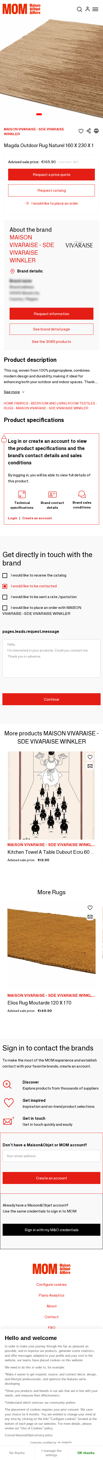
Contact (52, 1317)
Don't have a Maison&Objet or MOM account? (45, 1145)
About (51, 1306)
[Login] (87, 9)
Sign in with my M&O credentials (52, 1230)
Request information (51, 314)
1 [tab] (39, 114)
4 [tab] (59, 114)
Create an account (37, 518)
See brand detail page (51, 329)
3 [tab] (52, 114)
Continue (51, 699)
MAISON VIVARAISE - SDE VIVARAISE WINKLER (52, 408)
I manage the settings (51, 1453)
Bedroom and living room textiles (63, 403)
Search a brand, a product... (79, 8)
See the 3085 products (51, 341)
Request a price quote (51, 174)
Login (12, 518)
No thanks (17, 1453)
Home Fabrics (16, 403)
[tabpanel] (51, 69)
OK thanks (86, 1453)
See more (12, 392)
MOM (21, 8)
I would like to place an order (54, 203)
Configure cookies (51, 1284)
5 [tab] (65, 114)
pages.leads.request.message (30, 631)
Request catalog (51, 190)
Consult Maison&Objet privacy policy (28, 1435)
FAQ (51, 1327)
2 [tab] (46, 114)
